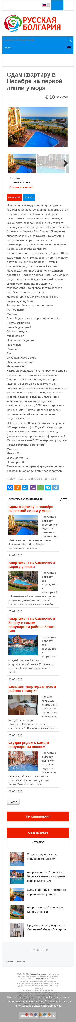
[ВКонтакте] (10, 487)
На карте (29, 197)
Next (62, 129)
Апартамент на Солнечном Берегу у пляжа (31, 565)
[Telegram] (55, 487)
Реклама (21, 961)
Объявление (14, 197)
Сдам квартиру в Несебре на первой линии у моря (30, 509)
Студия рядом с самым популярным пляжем (28, 745)
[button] (56, 5)
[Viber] (33, 487)
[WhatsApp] (40, 487)
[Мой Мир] (25, 487)
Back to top (40, 950)
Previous (13, 129)
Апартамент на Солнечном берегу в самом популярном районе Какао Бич (31, 625)
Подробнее (29, 1015)
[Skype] (48, 487)
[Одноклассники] (17, 487)
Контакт (9, 961)
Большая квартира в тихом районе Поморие (32, 689)
